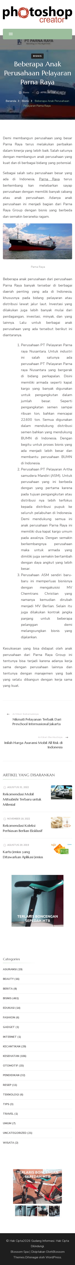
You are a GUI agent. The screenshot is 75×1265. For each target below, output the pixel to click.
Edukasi (9, 1008)
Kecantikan (11, 1046)
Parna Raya (49, 179)
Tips (6, 1104)
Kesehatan (11, 1056)
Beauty (8, 979)
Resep (7, 1085)
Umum (7, 1123)
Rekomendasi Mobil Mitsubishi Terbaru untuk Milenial (22, 799)
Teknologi (11, 1094)
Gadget (9, 1027)
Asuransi (10, 969)
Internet (10, 1037)
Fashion (9, 1017)
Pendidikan (11, 1075)
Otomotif (10, 1065)
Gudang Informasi (42, 1241)
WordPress (53, 1257)
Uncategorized (15, 1133)
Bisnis (37, 56)
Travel (8, 1114)
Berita (8, 989)
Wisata (8, 1143)
